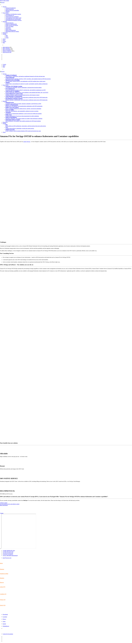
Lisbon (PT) (2, 586)
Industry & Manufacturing (11, 24)
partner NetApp (26, 141)
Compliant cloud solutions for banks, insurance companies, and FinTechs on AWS (23, 103)
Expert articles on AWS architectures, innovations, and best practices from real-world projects (26, 125)
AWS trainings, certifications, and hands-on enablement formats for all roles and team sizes (25, 76)
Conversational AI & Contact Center (13, 17)
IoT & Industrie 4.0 (10, 15)
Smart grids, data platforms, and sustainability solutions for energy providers (22, 110)
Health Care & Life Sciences (12, 25)
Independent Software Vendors (12, 31)
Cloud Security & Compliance (12, 16)
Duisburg (2, 569)
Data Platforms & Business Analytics (14, 20)
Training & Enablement (11, 7)
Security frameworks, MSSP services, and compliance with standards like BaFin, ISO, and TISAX (27, 92)
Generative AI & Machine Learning (13, 14)
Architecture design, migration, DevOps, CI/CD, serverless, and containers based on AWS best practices (28, 78)
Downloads (5, 614)
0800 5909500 (6, 47)
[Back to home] (2, 2)
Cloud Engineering (10, 9)
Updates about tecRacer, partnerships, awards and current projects (20, 128)
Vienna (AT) (2, 599)
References (5, 32)
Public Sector (8, 29)
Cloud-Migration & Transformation (13, 19)
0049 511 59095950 (7, 51)
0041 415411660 (6, 49)
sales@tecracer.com (7, 52)
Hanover (2, 582)
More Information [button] (4, 505)
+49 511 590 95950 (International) (10, 555)
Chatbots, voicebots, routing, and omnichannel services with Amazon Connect (22, 94)
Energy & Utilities (9, 26)
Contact (1, 513)
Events (7, 37)
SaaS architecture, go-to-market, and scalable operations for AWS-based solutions (23, 120)
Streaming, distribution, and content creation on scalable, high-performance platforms (24, 118)
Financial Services (9, 22)
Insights (4, 34)
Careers (4, 41)
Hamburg (2, 578)
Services (4, 6)
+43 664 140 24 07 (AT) (8, 551)
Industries (5, 21)
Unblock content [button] (3, 502)
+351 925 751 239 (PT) (8, 554)
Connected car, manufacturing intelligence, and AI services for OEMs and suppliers (24, 113)
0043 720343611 (6, 48)
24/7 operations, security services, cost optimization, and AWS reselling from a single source (25, 80)
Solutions (8, 11)
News (7, 36)
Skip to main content (4, 0)
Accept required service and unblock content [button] (9, 504)
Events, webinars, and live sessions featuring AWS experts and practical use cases (23, 130)
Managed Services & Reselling (12, 10)
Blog (7, 35)
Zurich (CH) (2, 605)
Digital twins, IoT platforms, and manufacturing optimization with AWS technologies (24, 105)
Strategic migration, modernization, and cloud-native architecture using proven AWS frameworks (26, 97)
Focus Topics (6, 12)
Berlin (1, 563)
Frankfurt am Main (4, 573)
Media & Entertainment (11, 30)
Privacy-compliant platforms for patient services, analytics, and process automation (23, 108)
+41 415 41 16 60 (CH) (8, 553)
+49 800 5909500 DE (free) (9, 550)
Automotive (8, 27)
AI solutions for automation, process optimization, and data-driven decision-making (24, 87)
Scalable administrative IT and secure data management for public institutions (22, 115)
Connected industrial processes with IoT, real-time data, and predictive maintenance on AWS (26, 89)
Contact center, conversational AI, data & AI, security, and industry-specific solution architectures (27, 83)
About (4, 38)
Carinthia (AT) (3, 594)
